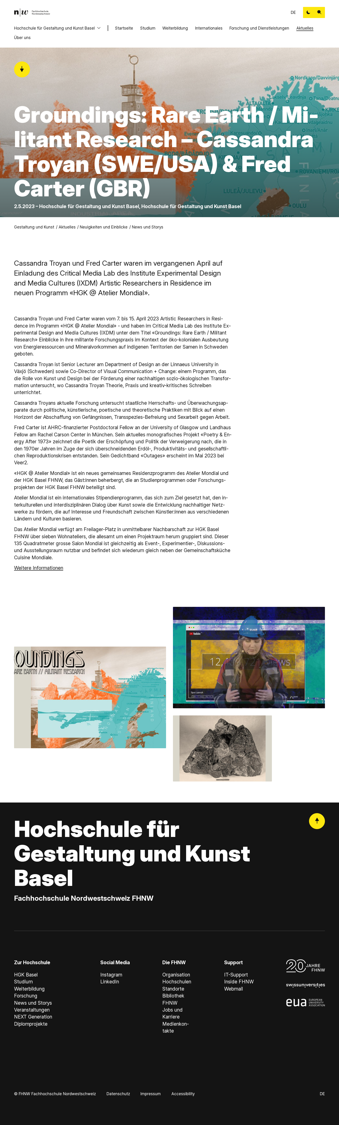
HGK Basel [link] (26, 975)
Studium (147, 28)
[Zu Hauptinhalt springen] (22, 69)
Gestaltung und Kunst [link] (34, 227)
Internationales (209, 28)
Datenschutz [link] (118, 1093)
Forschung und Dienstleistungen (259, 28)
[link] (32, 12)
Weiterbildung (175, 28)
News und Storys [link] (147, 227)
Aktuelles (304, 28)
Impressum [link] (150, 1093)
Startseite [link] (124, 28)
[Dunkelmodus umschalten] (308, 12)
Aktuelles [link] (67, 227)
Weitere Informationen (38, 568)
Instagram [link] (111, 975)
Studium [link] (23, 982)
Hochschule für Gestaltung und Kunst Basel (54, 28)
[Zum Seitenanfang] (317, 821)
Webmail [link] (233, 989)
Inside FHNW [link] (239, 982)
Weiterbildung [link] (29, 989)
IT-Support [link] (236, 975)
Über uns (22, 37)
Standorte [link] (173, 989)
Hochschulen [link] (176, 982)
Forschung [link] (25, 996)
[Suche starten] (319, 12)
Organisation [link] (176, 975)
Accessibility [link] (183, 1093)
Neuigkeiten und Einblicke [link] (104, 227)
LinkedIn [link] (109, 982)
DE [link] (293, 12)
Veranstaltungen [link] (32, 1010)
